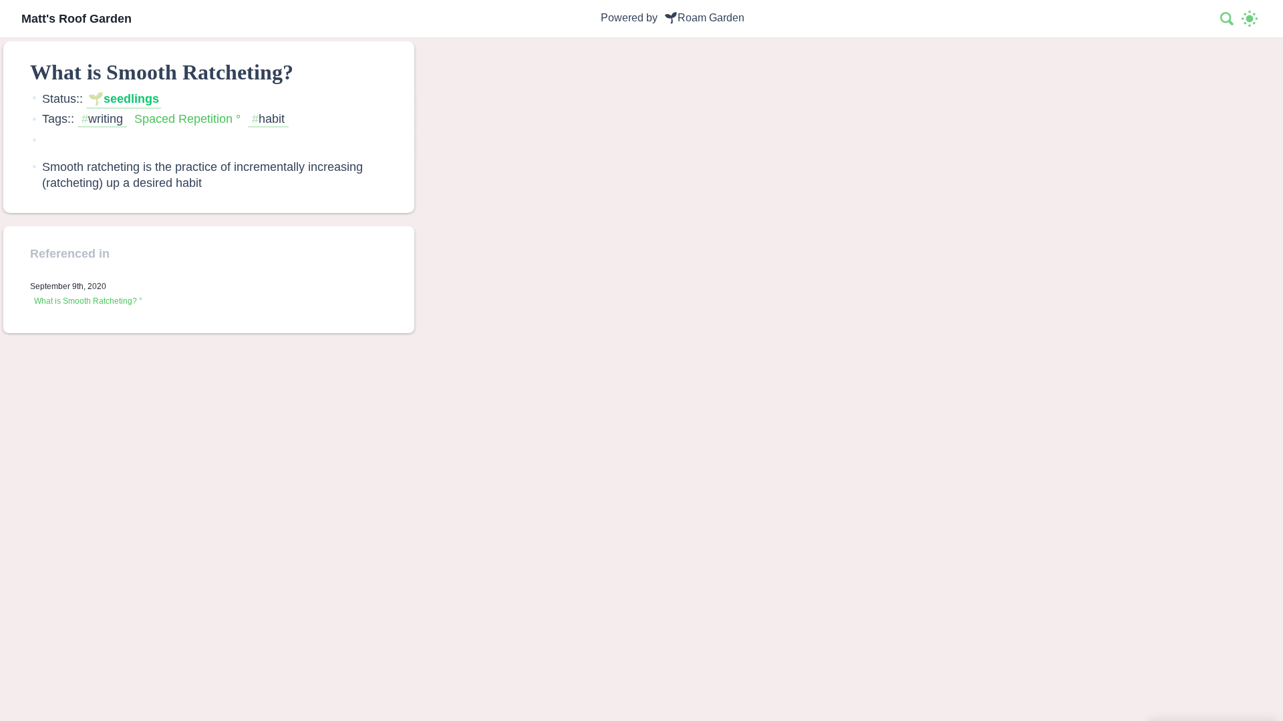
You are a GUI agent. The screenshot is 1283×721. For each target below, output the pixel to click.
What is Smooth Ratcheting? (85, 301)
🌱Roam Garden (704, 17)
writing (105, 118)
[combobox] (1228, 19)
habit (272, 118)
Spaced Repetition (183, 118)
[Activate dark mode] (1249, 18)
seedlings (131, 98)
